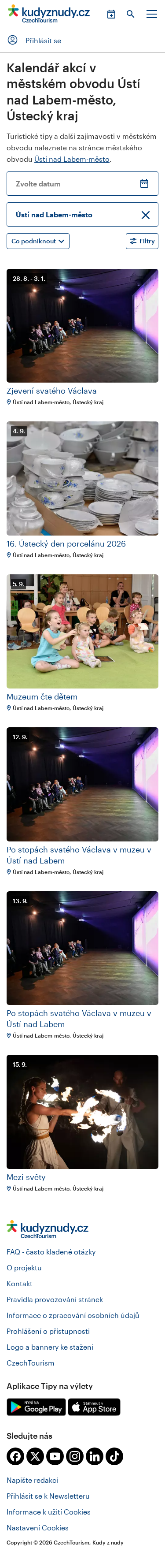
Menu (152, 14)
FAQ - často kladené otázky (51, 1251)
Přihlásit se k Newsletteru (48, 1496)
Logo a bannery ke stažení (50, 1347)
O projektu (24, 1267)
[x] (35, 1456)
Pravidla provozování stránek (55, 1299)
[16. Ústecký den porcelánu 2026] (82, 478)
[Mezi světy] (82, 1112)
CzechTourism (31, 1362)
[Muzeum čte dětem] (82, 631)
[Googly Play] (36, 1407)
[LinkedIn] (94, 1456)
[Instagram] (75, 1456)
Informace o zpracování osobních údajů (73, 1315)
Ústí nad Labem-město (72, 159)
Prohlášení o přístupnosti (48, 1331)
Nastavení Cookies (38, 1527)
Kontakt (20, 1283)
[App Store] (94, 1407)
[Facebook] (15, 1456)
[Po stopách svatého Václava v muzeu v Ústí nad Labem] (82, 784)
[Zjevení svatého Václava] (82, 326)
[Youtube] (55, 1456)
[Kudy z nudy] (49, 16)
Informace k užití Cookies (49, 1511)
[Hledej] (130, 14)
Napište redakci (32, 1480)
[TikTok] (114, 1456)
